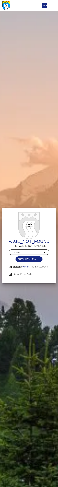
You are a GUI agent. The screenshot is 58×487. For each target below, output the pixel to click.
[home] (6, 5)
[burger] (52, 5)
